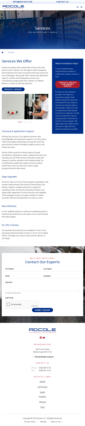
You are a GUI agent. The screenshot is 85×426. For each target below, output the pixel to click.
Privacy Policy (29, 422)
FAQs (43, 407)
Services (42, 402)
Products (42, 397)
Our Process (42, 387)
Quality (42, 392)
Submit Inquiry (42, 310)
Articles (42, 381)
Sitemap (43, 422)
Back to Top (56, 422)
